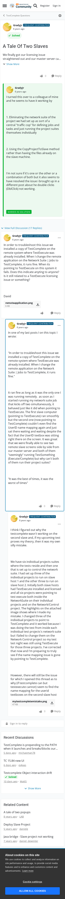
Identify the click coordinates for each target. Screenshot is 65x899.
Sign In (57, 5)
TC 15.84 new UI (14, 761)
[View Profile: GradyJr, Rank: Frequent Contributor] (7, 27)
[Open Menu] (60, 15)
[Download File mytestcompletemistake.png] (52, 702)
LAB (21, 816)
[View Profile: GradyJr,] (9, 89)
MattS (23, 781)
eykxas (22, 765)
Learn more (27, 871)
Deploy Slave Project (17, 824)
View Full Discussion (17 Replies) (23, 228)
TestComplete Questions (18, 15)
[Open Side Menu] (4, 5)
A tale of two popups (17, 812)
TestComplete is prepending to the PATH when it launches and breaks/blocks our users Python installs (30, 746)
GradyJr (17, 25)
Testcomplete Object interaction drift (28, 773)
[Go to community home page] (20, 5)
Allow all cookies (32, 891)
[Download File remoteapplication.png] (37, 304)
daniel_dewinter (28, 841)
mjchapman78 (27, 752)
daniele (23, 829)
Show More (12, 64)
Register (45, 5)
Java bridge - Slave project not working (28, 837)
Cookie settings (32, 881)
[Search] (35, 6)
